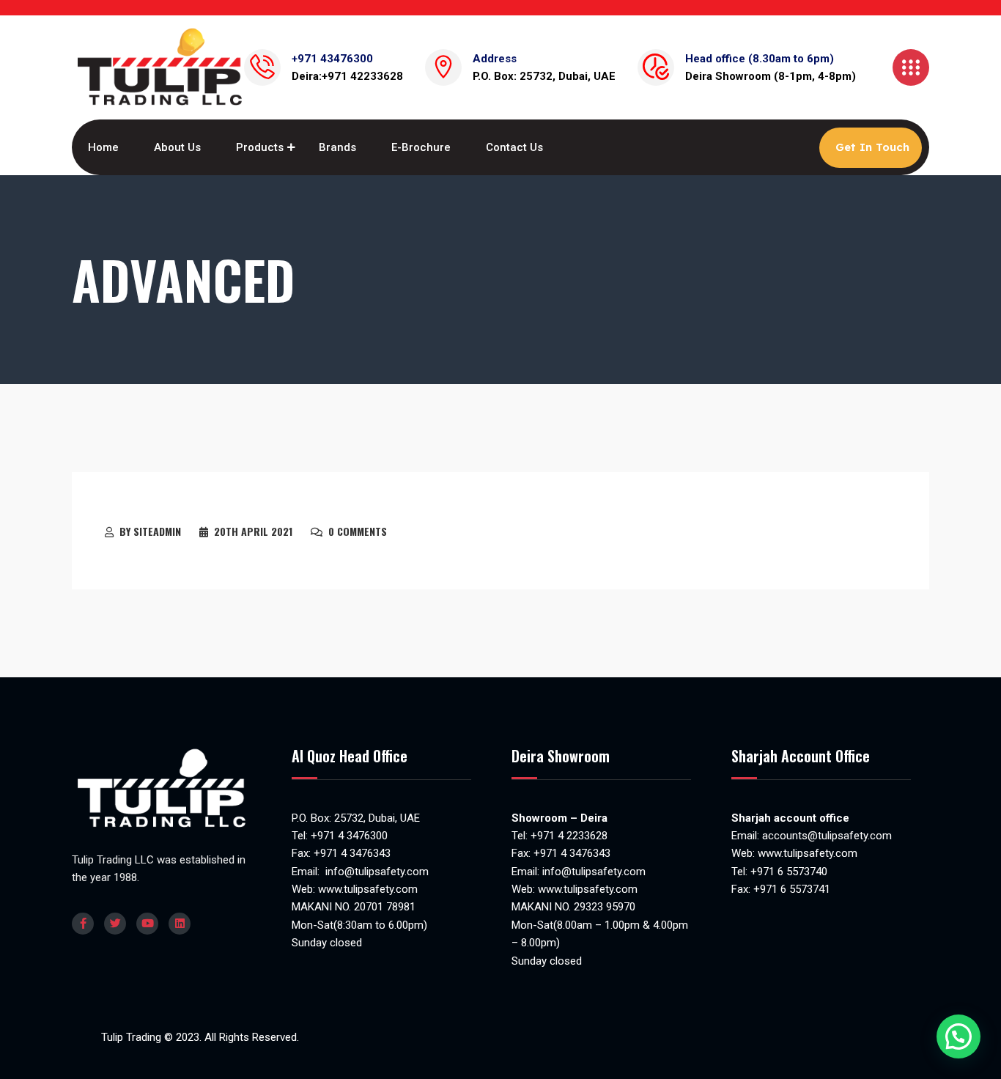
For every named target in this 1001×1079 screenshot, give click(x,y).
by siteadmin (150, 531)
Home (103, 147)
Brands (337, 147)
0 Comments (357, 531)
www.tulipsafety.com (368, 889)
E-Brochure (421, 147)
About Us (177, 147)
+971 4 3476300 (349, 835)
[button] (958, 1036)
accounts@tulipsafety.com (825, 835)
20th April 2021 (253, 531)
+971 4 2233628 (569, 835)
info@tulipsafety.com (375, 871)
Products (260, 147)
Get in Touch (872, 147)
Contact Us (514, 147)
